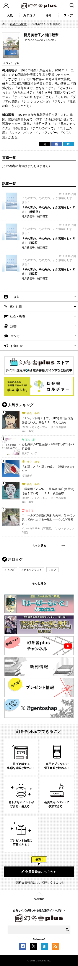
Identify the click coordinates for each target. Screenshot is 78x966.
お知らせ (17, 346)
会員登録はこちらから (41, 871)
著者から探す (18, 24)
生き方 (15, 297)
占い (53, 569)
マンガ (15, 336)
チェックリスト (33, 569)
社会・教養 (17, 316)
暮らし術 (16, 306)
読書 (13, 326)
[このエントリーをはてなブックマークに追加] (44, 947)
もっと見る (39, 545)
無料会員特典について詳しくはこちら (40, 882)
